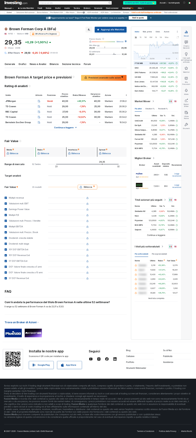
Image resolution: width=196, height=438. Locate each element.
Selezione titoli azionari (25, 12)
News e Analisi (38, 64)
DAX (137, 68)
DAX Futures (140, 72)
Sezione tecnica (71, 64)
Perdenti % (163, 109)
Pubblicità (167, 356)
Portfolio (130, 362)
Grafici (22, 64)
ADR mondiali (92, 12)
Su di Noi (167, 350)
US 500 (138, 77)
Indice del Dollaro (142, 86)
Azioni (9, 12)
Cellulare (130, 356)
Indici (137, 32)
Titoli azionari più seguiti (148, 199)
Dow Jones (139, 82)
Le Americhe (116, 12)
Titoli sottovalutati (170, 12)
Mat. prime (147, 32)
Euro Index (139, 91)
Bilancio (54, 64)
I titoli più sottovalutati (147, 246)
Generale (10, 64)
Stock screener (112, 8)
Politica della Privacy (167, 431)
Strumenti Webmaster (136, 368)
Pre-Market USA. (56, 12)
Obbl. (158, 32)
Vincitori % (150, 109)
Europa (126, 12)
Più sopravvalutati (159, 254)
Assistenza (168, 362)
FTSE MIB (139, 63)
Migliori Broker (143, 158)
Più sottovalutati (141, 254)
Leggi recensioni (176, 175)
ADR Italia (104, 12)
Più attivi (138, 109)
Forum (87, 64)
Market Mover (143, 101)
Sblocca (120, 42)
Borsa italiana (42, 12)
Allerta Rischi (186, 431)
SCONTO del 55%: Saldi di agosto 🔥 (140, 3)
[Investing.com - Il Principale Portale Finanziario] (16, 3)
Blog (128, 350)
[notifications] (184, 2)
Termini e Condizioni (145, 431)
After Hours (70, 12)
